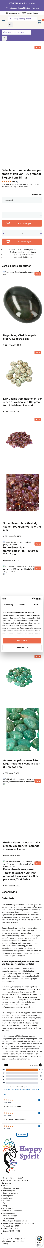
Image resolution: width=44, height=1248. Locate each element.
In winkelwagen (24, 223)
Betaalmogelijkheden (11, 1190)
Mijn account (8, 1185)
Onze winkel (8, 1208)
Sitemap (5, 1244)
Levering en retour (10, 1193)
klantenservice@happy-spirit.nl (15, 1180)
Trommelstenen (36, 194)
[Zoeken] (10, 24)
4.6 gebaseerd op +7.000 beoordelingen (22, 13)
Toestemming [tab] (8, 605)
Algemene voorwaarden (12, 1188)
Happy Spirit (20, 1238)
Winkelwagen (8, 1198)
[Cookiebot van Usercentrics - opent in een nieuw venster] (32, 598)
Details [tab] (22, 605)
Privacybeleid (8, 1195)
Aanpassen (21, 647)
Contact (6, 1201)
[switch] (39, 1245)
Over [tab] (36, 605)
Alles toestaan (22, 641)
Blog (5, 1206)
